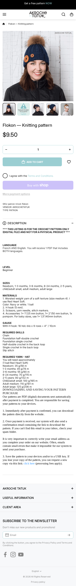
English (35, 571)
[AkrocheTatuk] (38, 14)
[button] (71, 14)
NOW (49, 3)
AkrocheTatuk (21, 207)
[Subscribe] (69, 535)
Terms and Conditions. (41, 175)
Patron (13, 210)
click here (29, 463)
